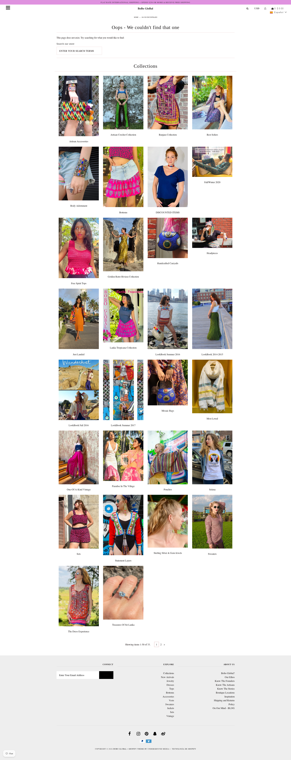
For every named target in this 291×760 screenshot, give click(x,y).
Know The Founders (225, 680)
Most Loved (212, 418)
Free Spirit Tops (78, 283)
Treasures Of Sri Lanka (123, 624)
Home (136, 17)
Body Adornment (78, 205)
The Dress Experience (78, 631)
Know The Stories (226, 688)
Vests (171, 700)
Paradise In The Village (123, 486)
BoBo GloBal (145, 8)
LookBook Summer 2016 (168, 354)
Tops (171, 688)
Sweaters (212, 553)
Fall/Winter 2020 (212, 182)
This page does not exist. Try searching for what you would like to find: (90, 37)
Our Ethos (230, 677)
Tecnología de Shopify (184, 749)
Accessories (168, 696)
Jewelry (170, 680)
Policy (232, 704)
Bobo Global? (228, 673)
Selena (212, 489)
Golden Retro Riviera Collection (123, 276)
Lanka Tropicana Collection (123, 347)
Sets (79, 553)
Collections (168, 673)
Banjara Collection (168, 134)
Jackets (170, 708)
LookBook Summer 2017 (123, 425)
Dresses (170, 684)
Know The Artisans (225, 684)
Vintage (170, 715)
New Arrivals (167, 677)
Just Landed (78, 354)
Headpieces (212, 253)
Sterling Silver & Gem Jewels (168, 552)
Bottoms (123, 212)
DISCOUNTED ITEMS (168, 212)
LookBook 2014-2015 (212, 354)
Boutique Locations (225, 692)
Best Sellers (212, 134)
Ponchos (168, 489)
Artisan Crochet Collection (123, 134)
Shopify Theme (136, 749)
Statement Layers (123, 560)
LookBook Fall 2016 (79, 425)
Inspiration (229, 696)
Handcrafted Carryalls (167, 263)
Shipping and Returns (224, 700)
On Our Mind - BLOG (224, 708)
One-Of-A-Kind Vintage (79, 489)
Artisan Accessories (78, 141)
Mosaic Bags (168, 410)
